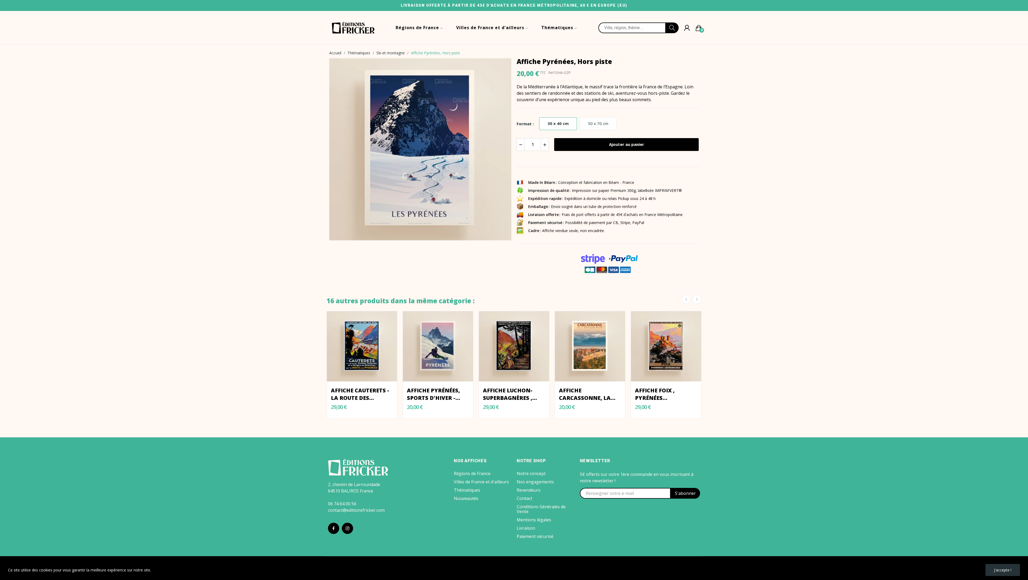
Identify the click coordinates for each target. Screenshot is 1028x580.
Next (696, 299)
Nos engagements (535, 481)
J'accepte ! (1002, 570)
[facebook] (333, 528)
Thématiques (467, 490)
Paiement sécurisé (535, 536)
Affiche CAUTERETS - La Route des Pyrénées (360, 394)
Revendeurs (529, 490)
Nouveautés (466, 498)
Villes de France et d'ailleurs (481, 481)
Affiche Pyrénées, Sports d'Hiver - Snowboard (433, 394)
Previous (686, 299)
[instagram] (347, 528)
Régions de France (472, 473)
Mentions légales (534, 519)
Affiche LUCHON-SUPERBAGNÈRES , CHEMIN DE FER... (507, 394)
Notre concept (531, 473)
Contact (524, 498)
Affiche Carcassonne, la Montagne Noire (585, 394)
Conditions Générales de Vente (541, 509)
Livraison (526, 528)
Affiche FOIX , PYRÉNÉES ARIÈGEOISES (655, 394)
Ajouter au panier (626, 144)
